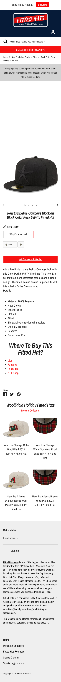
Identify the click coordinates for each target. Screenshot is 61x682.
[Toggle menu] (6, 32)
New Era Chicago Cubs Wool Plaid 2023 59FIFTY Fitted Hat (16, 449)
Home (6, 640)
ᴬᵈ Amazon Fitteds (30, 259)
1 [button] (25, 205)
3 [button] (32, 205)
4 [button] (36, 205)
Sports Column (11, 657)
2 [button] (28, 205)
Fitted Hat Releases (14, 651)
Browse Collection (30, 410)
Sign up (14, 551)
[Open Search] (5, 41)
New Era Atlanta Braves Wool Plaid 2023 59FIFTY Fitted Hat (45, 500)
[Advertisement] (30, 112)
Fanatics (12, 364)
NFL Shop (13, 373)
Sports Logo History (14, 663)
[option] (30, 174)
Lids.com (42, 4)
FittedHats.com (24, 673)
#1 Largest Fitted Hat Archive (30, 49)
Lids (10, 360)
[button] (30, 324)
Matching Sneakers (13, 646)
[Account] (53, 31)
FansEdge (13, 369)
